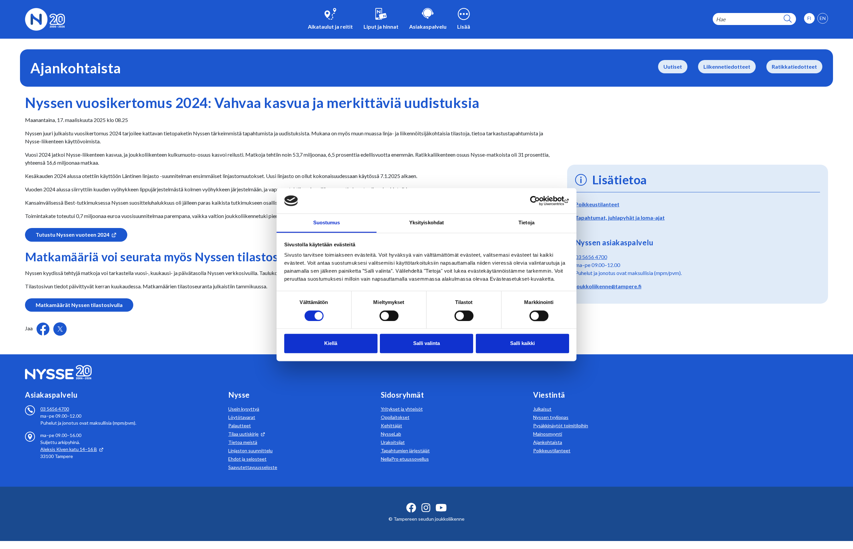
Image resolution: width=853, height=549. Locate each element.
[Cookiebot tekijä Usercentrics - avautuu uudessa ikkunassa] (540, 201)
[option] (822, 18)
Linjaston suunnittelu (250, 450)
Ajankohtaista (547, 442)
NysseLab (391, 434)
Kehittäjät (391, 425)
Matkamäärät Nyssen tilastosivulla (79, 305)
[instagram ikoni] (426, 508)
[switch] (389, 315)
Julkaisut (542, 409)
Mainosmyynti (547, 434)
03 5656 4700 (591, 257)
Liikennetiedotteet (726, 66)
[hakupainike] (788, 19)
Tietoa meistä (242, 442)
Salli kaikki (522, 343)
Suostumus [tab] (326, 223)
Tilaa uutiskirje (243, 434)
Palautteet (239, 425)
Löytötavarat (241, 417)
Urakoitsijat (393, 442)
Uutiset (672, 66)
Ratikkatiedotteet (794, 66)
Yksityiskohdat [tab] (426, 223)
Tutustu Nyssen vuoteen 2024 (72, 234)
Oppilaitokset (395, 417)
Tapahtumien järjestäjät (405, 450)
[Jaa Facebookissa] (43, 328)
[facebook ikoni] (411, 508)
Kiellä (330, 343)
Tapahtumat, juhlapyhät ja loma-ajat (620, 217)
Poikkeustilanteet (597, 204)
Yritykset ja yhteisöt (402, 409)
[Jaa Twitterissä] (60, 329)
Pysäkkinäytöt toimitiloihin (560, 425)
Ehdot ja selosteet (247, 459)
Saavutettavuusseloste (252, 467)
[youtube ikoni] (441, 508)
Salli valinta (426, 343)
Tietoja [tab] (526, 223)
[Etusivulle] (45, 18)
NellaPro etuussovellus (405, 459)
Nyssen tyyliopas (550, 417)
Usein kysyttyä (243, 409)
